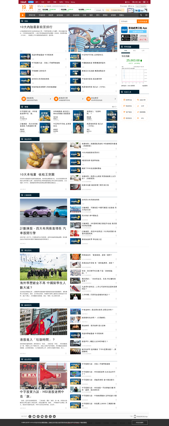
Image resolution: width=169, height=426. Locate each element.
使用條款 (76, 422)
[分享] (66, 51)
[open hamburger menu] (146, 15)
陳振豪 (89, 117)
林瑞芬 (55, 129)
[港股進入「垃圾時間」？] (102, 115)
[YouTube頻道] (34, 416)
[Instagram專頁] (46, 416)
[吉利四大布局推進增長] (43, 80)
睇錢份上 (55, 119)
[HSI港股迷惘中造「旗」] (35, 115)
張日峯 (55, 117)
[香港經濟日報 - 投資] (27, 8)
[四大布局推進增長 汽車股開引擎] (35, 128)
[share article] (38, 120)
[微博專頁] (38, 416)
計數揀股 (22, 131)
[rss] (68, 6)
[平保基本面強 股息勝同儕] (93, 80)
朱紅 (88, 129)
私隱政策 (69, 422)
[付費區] (31, 2)
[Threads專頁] (50, 416)
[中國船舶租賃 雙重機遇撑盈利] (93, 64)
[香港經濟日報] (23, 2)
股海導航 (55, 131)
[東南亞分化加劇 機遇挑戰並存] (93, 72)
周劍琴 (22, 129)
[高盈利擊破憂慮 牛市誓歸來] (43, 57)
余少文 (22, 117)
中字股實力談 (23, 119)
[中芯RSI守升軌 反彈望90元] (93, 57)
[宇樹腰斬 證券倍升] (43, 72)
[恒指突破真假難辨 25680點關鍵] (43, 88)
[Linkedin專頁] (54, 416)
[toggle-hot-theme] (122, 10)
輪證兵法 (89, 131)
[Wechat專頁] (42, 416)
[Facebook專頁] (29, 416)
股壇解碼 (89, 119)
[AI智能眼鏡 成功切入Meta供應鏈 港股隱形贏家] (68, 115)
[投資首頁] (22, 15)
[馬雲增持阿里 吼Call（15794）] (93, 88)
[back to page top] (163, 415)
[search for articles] (141, 15)
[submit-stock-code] (103, 10)
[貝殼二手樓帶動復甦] (43, 64)
